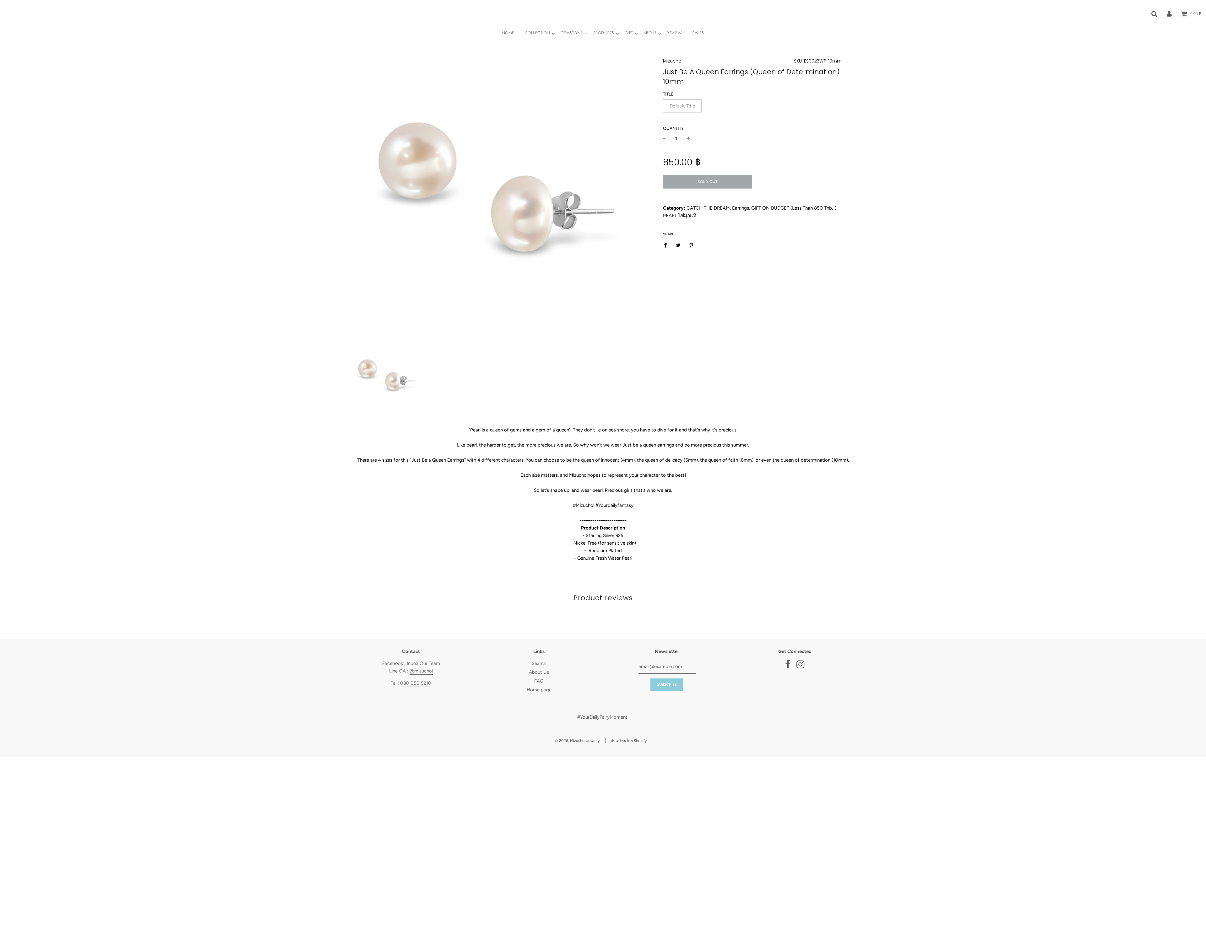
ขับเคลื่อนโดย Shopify (629, 740)
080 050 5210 (415, 683)
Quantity (673, 128)
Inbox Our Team (423, 663)
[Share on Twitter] (678, 245)
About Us (539, 672)
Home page (539, 690)
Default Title (682, 106)
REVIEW (674, 33)
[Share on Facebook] (667, 245)
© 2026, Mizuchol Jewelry (577, 740)
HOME (508, 33)
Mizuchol (672, 61)
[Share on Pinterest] (692, 245)
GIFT (629, 33)
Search (539, 663)
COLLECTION (537, 33)
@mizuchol (421, 671)
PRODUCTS (603, 33)
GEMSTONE (572, 33)
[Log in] (1169, 13)
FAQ (539, 681)
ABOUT (650, 33)
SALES (698, 33)
